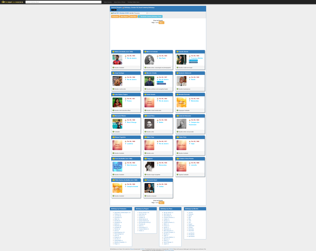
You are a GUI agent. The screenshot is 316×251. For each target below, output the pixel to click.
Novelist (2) (117, 221)
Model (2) (116, 224)
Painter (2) (117, 229)
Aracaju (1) (167, 221)
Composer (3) (118, 217)
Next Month (192, 236)
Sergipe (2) (142, 217)
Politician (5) (117, 214)
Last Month (191, 233)
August (190, 224)
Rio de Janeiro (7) (168, 212)
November (191, 229)
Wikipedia (132, 249)
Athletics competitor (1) (120, 242)
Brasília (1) (167, 234)
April (190, 217)
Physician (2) (117, 225)
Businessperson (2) (119, 232)
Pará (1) (141, 225)
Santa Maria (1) (168, 216)
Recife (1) (166, 227)
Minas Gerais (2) (143, 219)
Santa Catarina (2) (144, 221)
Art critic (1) (117, 239)
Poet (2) (116, 230)
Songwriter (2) (118, 222)
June (190, 221)
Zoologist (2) (117, 227)
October (191, 227)
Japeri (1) (166, 244)
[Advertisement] (158, 37)
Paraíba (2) (142, 224)
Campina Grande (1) (169, 217)
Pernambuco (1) (143, 227)
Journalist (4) (117, 216)
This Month (191, 235)
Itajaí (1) (166, 235)
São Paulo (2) (167, 214)
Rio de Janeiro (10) (144, 212)
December (191, 230)
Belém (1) (166, 224)
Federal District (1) (144, 229)
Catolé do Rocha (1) (169, 222)
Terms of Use (167, 250)
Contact (172, 250)
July (190, 222)
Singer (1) (117, 244)
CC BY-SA (142, 249)
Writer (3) (116, 219)
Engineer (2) (117, 237)
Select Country (108, 2)
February (191, 214)
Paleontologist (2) (119, 234)
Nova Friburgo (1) (168, 242)
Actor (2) (116, 235)
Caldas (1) (166, 219)
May (190, 219)
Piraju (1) (166, 240)
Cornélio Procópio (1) (169, 232)
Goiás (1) (141, 230)
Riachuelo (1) (167, 229)
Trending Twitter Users (133, 2)
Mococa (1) (167, 239)
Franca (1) (166, 225)
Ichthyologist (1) (118, 240)
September (191, 225)
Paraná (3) (142, 216)
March (190, 216)
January (191, 212)
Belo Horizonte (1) (168, 230)
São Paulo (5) (142, 214)
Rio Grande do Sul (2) (145, 222)
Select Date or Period (119, 2)
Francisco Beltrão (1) (169, 237)
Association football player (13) (122, 212)
